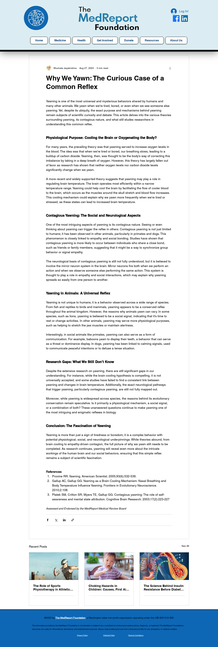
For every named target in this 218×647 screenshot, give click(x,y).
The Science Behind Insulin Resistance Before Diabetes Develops (164, 587)
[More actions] (170, 68)
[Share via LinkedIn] (64, 520)
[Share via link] (72, 520)
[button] (152, 40)
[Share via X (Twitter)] (56, 520)
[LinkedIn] (184, 18)
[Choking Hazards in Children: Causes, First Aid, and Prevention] (109, 566)
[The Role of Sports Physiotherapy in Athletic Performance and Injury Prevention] (53, 566)
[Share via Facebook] (47, 520)
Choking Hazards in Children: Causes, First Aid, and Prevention (109, 587)
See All (185, 546)
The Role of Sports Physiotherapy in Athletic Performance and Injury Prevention (51, 587)
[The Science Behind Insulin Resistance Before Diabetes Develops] (164, 566)
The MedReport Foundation (70, 617)
